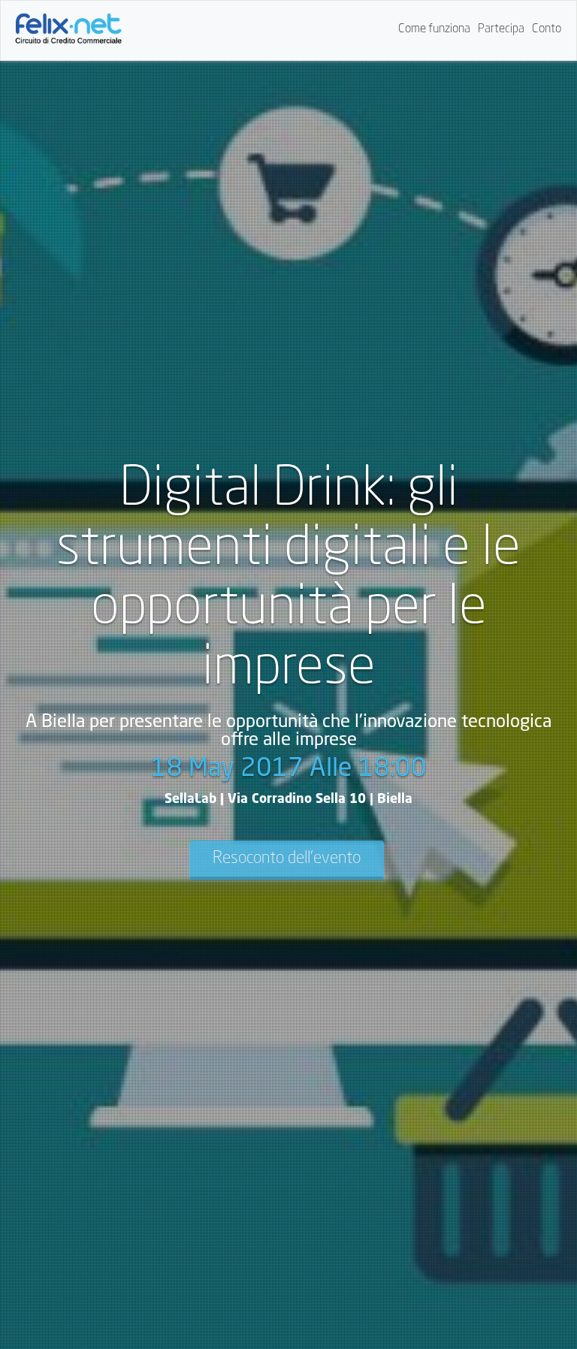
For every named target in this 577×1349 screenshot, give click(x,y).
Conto (546, 29)
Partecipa (501, 29)
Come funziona (434, 29)
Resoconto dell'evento (287, 858)
